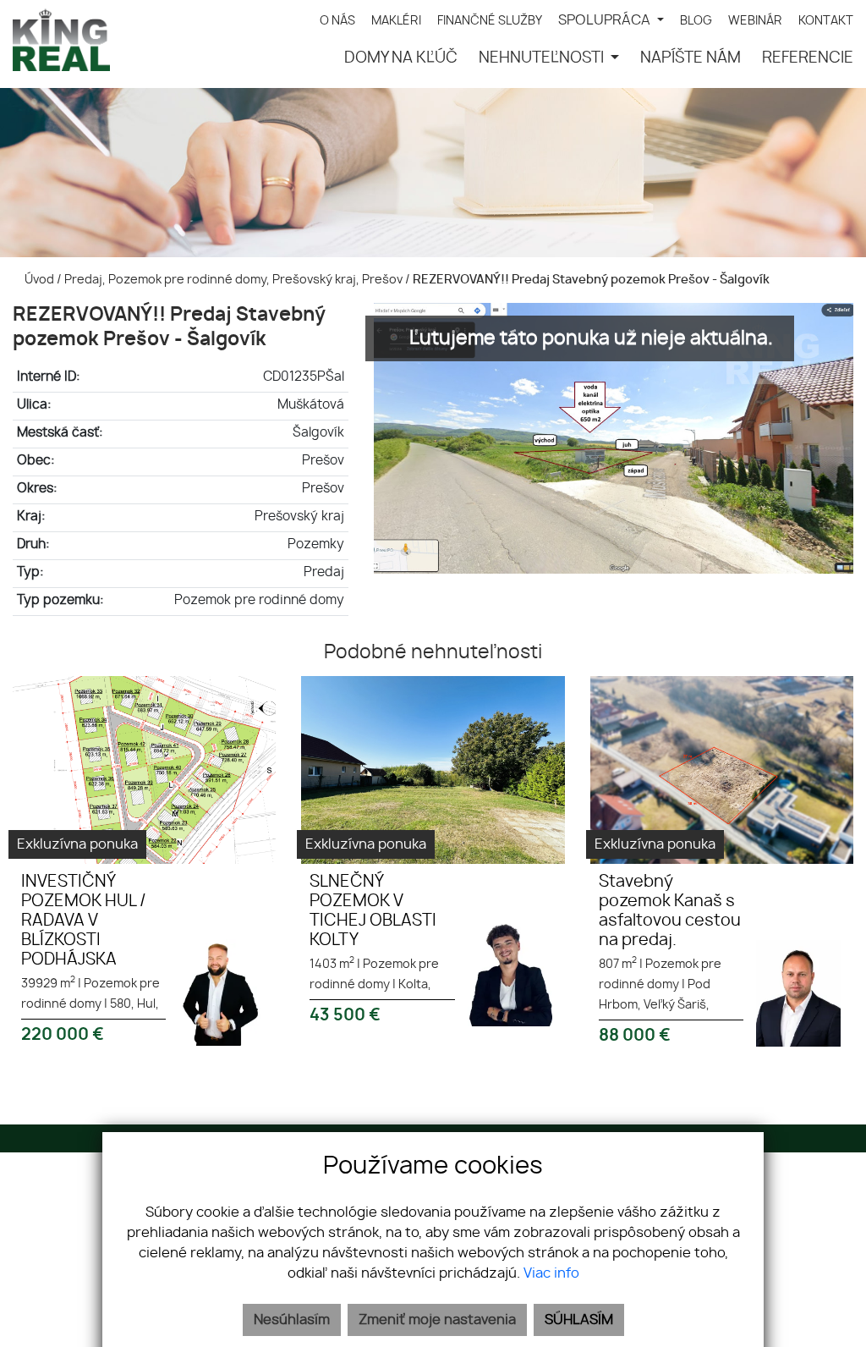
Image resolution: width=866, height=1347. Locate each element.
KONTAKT (825, 20)
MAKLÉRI (396, 20)
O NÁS (337, 20)
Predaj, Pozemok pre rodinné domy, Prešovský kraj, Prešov (234, 279)
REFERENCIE (807, 58)
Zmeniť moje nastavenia (437, 1320)
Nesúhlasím (292, 1320)
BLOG (696, 20)
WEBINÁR (755, 20)
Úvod (38, 279)
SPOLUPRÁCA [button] (606, 20)
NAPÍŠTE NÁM (690, 58)
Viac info (551, 1273)
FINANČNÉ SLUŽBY (489, 20)
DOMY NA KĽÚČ (401, 58)
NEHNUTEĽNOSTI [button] (543, 58)
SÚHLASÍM (579, 1320)
